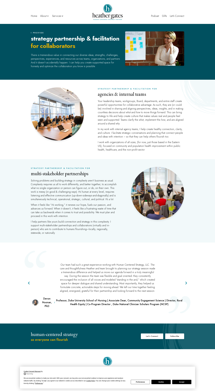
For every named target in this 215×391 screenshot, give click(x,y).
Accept (181, 382)
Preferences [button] (39, 383)
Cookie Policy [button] (90, 381)
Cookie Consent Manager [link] (32, 371)
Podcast (155, 16)
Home (34, 16)
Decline (161, 382)
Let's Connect (177, 16)
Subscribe (174, 336)
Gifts (164, 16)
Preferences (140, 382)
